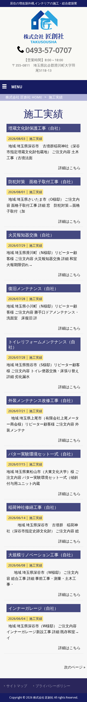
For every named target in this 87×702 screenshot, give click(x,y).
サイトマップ (16, 686)
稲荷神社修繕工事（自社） (33, 507)
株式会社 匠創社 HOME (24, 97)
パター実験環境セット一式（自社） (41, 454)
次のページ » (74, 667)
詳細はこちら (69, 168)
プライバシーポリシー (52, 686)
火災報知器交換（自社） (31, 235)
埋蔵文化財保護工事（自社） (35, 128)
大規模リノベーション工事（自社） (41, 554)
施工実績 (35, 139)
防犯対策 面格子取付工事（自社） (41, 181)
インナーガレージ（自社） (33, 608)
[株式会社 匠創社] (43, 42)
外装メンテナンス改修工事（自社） (41, 400)
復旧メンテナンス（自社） (33, 288)
